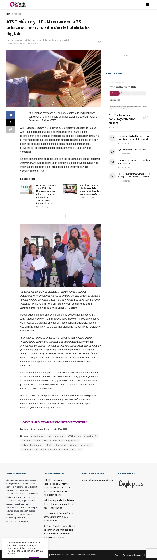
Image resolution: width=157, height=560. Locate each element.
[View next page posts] (63, 216)
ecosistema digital (31, 441)
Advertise (127, 555)
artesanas (60, 436)
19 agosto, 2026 (87, 198)
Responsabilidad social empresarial (73, 445)
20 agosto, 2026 (45, 207)
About (117, 555)
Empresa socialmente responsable (61, 441)
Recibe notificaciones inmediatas (97, 480)
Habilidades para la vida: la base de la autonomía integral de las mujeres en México (90, 190)
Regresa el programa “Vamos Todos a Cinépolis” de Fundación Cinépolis (134, 175)
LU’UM (49, 445)
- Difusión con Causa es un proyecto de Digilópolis (34, 555)
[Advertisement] (129, 33)
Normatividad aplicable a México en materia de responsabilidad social (133, 138)
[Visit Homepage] (17, 5)
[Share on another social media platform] (10, 129)
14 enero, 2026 (12, 40)
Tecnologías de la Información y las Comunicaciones (48, 449)
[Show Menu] (147, 4)
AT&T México (74, 436)
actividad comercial (41, 436)
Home (8, 14)
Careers (137, 555)
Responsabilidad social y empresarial (50, 40)
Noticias (17, 14)
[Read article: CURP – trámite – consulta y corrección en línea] (130, 96)
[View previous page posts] (58, 216)
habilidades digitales (32, 445)
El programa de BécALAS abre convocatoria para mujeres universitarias (58, 517)
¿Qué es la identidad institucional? (132, 149)
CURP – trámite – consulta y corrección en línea (122, 119)
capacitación (90, 436)
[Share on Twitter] (10, 122)
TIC (79, 449)
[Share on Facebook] (10, 115)
